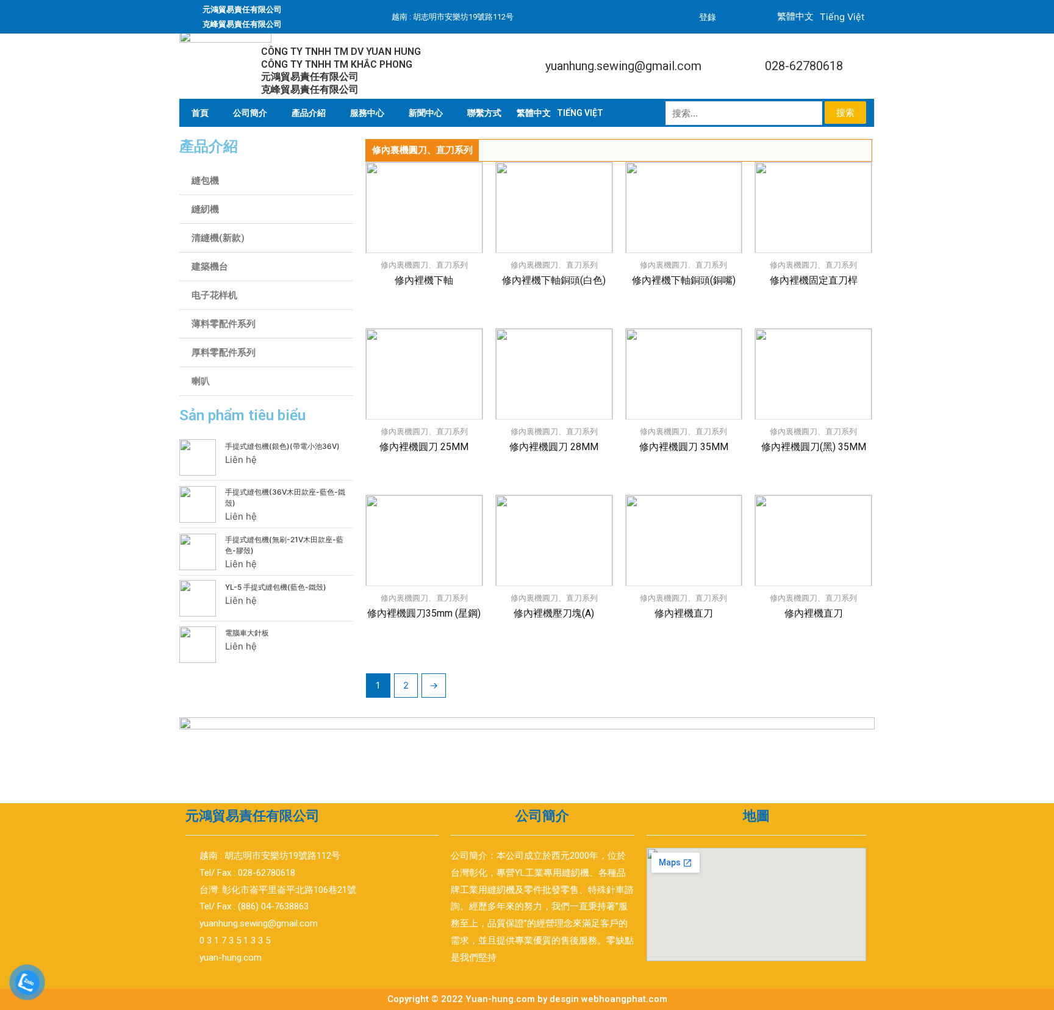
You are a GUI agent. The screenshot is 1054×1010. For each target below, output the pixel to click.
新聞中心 (426, 113)
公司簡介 (250, 113)
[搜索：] (745, 113)
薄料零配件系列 (224, 323)
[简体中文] (534, 113)
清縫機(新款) (218, 237)
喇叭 (201, 381)
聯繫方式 (484, 113)
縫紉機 (205, 209)
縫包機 (205, 180)
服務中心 (367, 113)
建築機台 (210, 266)
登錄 (707, 17)
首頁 (200, 113)
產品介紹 (309, 113)
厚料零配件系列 (224, 352)
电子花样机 (214, 295)
